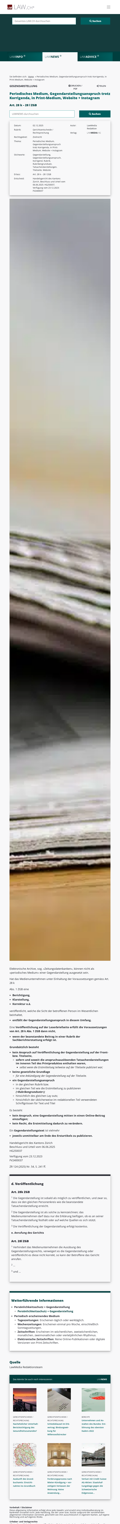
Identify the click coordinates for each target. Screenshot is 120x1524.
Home (31, 76)
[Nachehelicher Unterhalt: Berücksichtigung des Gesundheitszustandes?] (27, 1400)
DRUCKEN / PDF (76, 87)
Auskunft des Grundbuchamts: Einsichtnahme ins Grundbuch (24, 1482)
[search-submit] (95, 21)
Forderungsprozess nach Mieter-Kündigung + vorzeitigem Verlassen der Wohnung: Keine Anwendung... (59, 1485)
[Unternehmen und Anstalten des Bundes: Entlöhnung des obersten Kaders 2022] (95, 1400)
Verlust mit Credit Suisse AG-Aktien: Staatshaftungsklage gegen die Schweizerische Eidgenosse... (94, 1485)
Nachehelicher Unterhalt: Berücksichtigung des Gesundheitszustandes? (25, 1427)
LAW (102, 1379)
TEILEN (102, 86)
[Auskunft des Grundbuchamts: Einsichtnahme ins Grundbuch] (27, 1455)
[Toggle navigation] (108, 7)
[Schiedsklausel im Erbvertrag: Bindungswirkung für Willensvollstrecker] (61, 1400)
